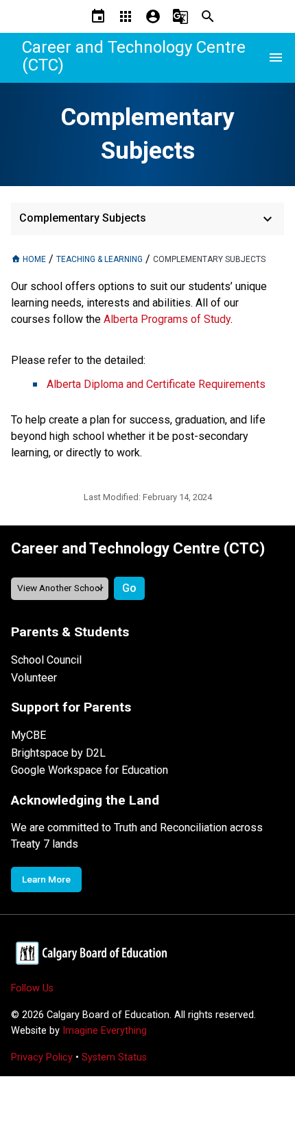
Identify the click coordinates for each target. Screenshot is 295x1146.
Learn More (46, 879)
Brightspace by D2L (58, 752)
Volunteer (34, 677)
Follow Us (32, 988)
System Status (114, 1057)
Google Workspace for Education (89, 770)
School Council (46, 659)
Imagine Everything (104, 1031)
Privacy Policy (42, 1057)
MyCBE (28, 735)
